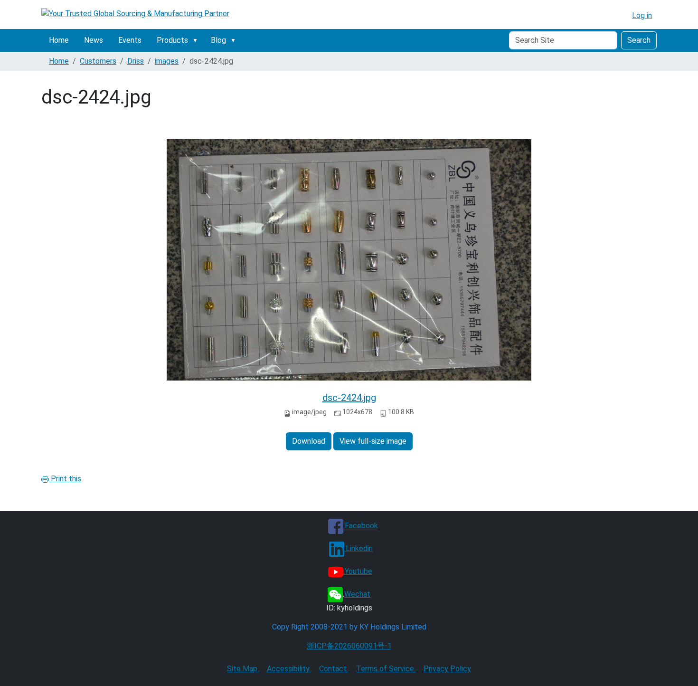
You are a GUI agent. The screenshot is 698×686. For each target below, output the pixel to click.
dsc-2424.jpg (349, 397)
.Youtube (357, 571)
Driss (135, 61)
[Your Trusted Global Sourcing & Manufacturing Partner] (135, 13)
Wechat (357, 594)
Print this (65, 478)
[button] (197, 40)
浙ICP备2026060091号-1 (349, 645)
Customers (98, 61)
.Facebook (360, 525)
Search (639, 40)
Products (172, 40)
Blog (218, 40)
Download (308, 441)
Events (129, 40)
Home (59, 40)
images (167, 61)
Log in (642, 15)
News (93, 40)
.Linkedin (358, 548)
